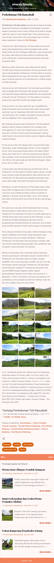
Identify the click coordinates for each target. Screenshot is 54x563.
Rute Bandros (25, 423)
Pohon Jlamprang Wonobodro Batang (22, 530)
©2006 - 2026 (27, 561)
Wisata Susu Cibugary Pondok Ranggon (23, 469)
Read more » (46, 491)
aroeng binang (22, 4)
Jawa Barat (27, 444)
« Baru (2, 457)
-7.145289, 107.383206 (11, 417)
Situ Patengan (31, 40)
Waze (23, 417)
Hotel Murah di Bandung (21, 432)
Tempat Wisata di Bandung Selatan (25, 429)
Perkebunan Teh (9, 449)
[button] (50, 15)
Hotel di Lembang (9, 426)
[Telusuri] (50, 5)
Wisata (22, 449)
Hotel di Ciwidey (39, 423)
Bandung (6, 444)
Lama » (51, 457)
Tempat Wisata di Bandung (29, 426)
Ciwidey (17, 444)
